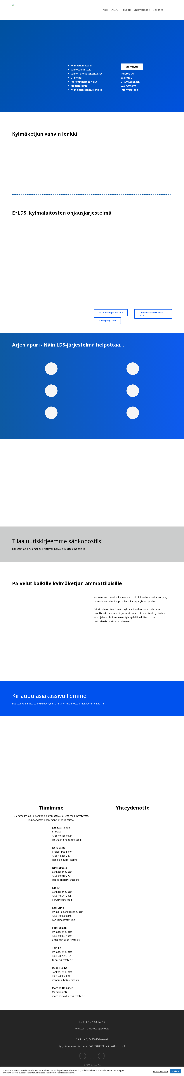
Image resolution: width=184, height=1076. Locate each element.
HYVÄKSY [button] (175, 1071)
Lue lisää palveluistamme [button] (19, 184)
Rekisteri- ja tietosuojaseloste (92, 1028)
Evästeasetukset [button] (160, 1071)
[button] (26, 78)
